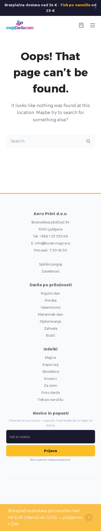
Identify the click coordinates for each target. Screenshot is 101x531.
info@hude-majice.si (52, 243)
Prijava (50, 451)
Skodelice (50, 371)
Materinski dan (50, 314)
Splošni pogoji (50, 264)
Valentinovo (51, 307)
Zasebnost (50, 271)
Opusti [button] (89, 517)
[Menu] (92, 25)
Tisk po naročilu (75, 5)
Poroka (51, 300)
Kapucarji (51, 364)
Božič (50, 335)
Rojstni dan (50, 293)
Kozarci (50, 378)
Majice (50, 357)
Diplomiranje (50, 321)
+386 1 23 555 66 (53, 236)
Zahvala (50, 328)
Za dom (50, 385)
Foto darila (50, 392)
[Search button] (88, 141)
